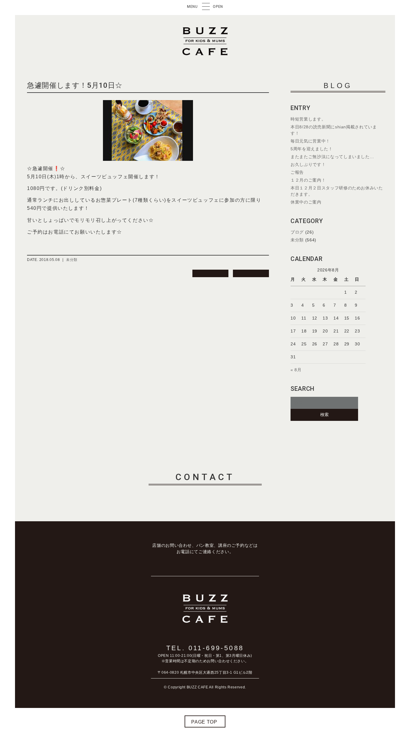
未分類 (71, 260)
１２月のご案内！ (308, 180)
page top (204, 721)
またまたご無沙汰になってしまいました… (332, 156)
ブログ (297, 232)
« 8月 (296, 369)
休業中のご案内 (306, 202)
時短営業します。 (308, 119)
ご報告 (297, 172)
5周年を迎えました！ (312, 148)
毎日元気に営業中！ (310, 141)
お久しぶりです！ (308, 164)
